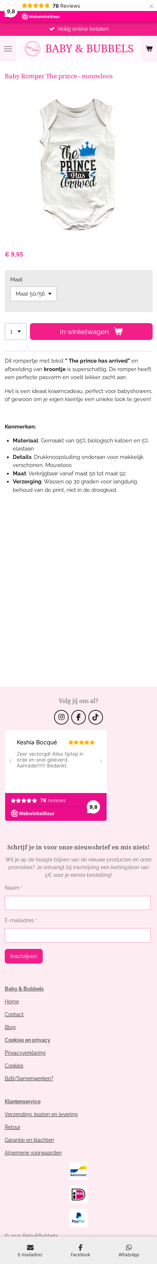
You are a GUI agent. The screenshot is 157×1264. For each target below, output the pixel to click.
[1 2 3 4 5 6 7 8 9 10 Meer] (16, 331)
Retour (12, 1127)
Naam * (14, 888)
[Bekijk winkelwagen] (149, 48)
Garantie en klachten (29, 1140)
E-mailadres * (21, 920)
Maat (16, 279)
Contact (14, 1014)
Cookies (14, 1066)
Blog (10, 1027)
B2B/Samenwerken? (29, 1078)
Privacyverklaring (25, 1053)
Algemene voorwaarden (33, 1153)
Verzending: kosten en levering (41, 1114)
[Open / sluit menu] (8, 48)
